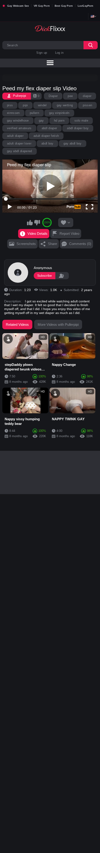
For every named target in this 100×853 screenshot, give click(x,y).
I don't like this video (37, 223)
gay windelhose (18, 120)
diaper (87, 96)
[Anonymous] (18, 272)
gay (41, 120)
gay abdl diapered (19, 151)
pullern (34, 113)
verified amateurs (19, 128)
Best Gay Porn (64, 5)
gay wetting (65, 105)
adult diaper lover (19, 143)
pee (70, 96)
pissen (87, 105)
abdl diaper (49, 128)
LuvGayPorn (85, 5)
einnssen (13, 113)
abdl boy (47, 143)
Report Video (69, 233)
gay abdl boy (72, 143)
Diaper (53, 96)
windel (42, 105)
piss (10, 105)
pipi (25, 105)
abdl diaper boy (78, 128)
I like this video (30, 223)
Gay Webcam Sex (18, 5)
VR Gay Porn (42, 5)
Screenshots (26, 244)
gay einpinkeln (59, 113)
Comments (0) (80, 244)
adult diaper (15, 136)
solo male (81, 120)
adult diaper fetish (46, 136)
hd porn (59, 120)
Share (52, 244)
